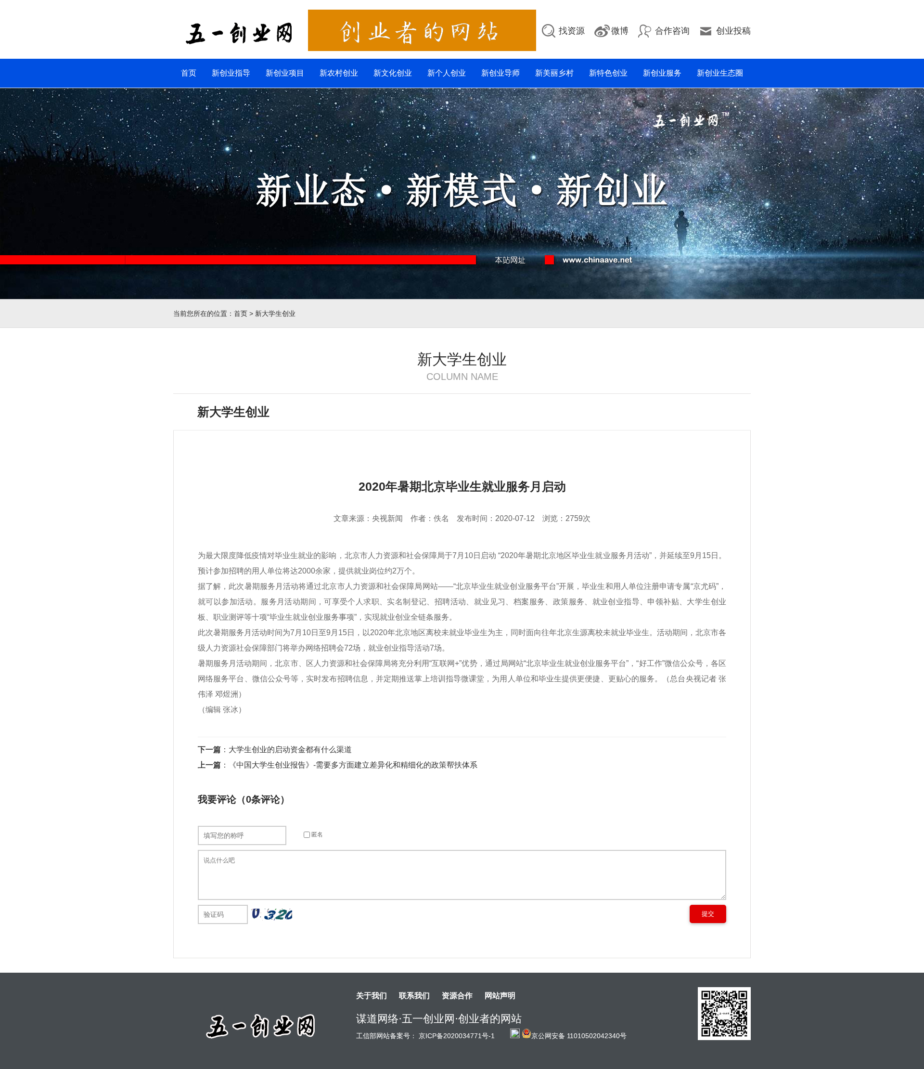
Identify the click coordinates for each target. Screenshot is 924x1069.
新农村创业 (339, 73)
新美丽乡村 (554, 73)
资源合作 (457, 996)
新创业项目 (285, 73)
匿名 (316, 834)
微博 (620, 31)
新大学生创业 (275, 313)
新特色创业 (608, 73)
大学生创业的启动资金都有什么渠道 (290, 749)
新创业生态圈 (720, 73)
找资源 (572, 31)
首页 (188, 73)
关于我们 (371, 996)
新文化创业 (392, 73)
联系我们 (414, 996)
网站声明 (500, 996)
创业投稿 (733, 31)
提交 (708, 913)
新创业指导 (231, 73)
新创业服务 (662, 73)
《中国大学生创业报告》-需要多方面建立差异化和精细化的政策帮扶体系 (353, 765)
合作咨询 (672, 31)
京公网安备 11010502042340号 (579, 1035)
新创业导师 (500, 73)
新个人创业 (446, 73)
